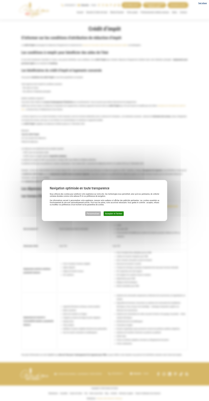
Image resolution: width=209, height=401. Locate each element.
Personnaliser (93, 213)
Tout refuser (202, 3)
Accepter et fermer (113, 213)
